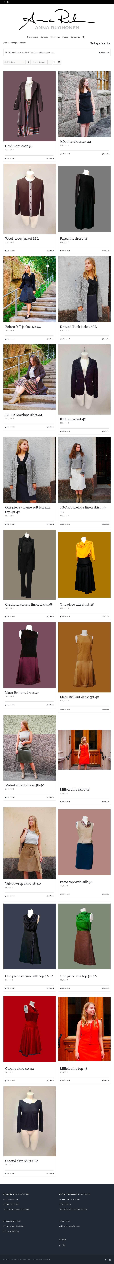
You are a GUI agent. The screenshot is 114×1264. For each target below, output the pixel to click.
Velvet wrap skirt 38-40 (23, 883)
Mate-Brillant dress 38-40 (79, 697)
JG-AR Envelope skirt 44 (23, 415)
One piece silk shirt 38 (77, 604)
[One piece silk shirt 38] (84, 565)
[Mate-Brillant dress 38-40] (84, 657)
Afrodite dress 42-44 (75, 141)
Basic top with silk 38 (76, 882)
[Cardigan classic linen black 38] (29, 565)
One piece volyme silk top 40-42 (29, 976)
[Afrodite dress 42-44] (84, 104)
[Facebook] (60, 1245)
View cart (105, 52)
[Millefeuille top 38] (84, 1029)
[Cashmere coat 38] (29, 106)
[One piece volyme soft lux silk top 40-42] (29, 470)
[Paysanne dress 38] (84, 199)
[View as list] (59, 62)
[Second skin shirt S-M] (29, 1121)
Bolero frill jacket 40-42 (23, 327)
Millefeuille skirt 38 (75, 789)
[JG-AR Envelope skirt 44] (29, 377)
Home (5, 43)
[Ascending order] (28, 62)
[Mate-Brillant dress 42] (29, 655)
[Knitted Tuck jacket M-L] (84, 289)
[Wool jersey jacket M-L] (29, 199)
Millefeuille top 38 (74, 1068)
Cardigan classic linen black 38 (28, 604)
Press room (64, 1221)
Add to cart (11, 158)
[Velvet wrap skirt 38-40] (29, 843)
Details (51, 158)
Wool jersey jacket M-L (22, 238)
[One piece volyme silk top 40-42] (29, 936)
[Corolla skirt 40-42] (29, 1029)
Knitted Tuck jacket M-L (78, 327)
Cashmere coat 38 (18, 146)
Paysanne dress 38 (74, 238)
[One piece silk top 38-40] (84, 936)
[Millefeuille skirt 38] (84, 750)
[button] (83, 37)
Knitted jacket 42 (73, 419)
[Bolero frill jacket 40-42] (29, 289)
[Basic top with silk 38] (84, 842)
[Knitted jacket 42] (84, 379)
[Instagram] (64, 1245)
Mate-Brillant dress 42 (22, 692)
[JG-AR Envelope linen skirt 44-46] (84, 470)
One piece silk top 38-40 (78, 976)
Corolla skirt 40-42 (19, 1068)
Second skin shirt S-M (21, 1161)
